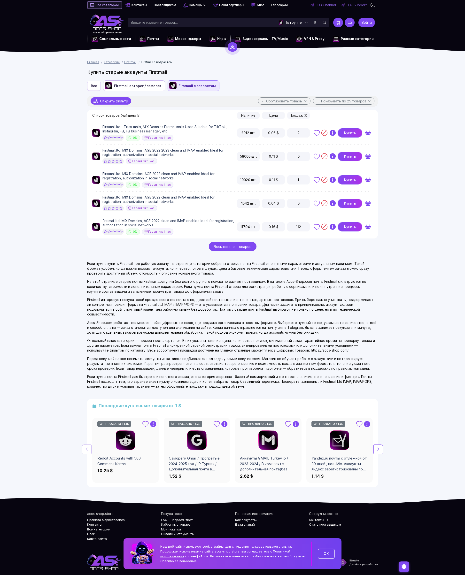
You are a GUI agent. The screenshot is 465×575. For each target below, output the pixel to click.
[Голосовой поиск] (315, 22)
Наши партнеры (231, 5)
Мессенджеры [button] (188, 39)
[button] (378, 449)
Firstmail (130, 62)
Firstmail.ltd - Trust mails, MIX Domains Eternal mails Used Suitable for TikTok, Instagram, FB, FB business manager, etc (164, 129)
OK (326, 553)
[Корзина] (338, 22)
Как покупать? (246, 520)
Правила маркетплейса (106, 520)
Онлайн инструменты (177, 534)
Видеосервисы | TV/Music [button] (265, 39)
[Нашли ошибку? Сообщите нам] (404, 566)
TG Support (357, 5)
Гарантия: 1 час (159, 137)
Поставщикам (165, 5)
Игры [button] (221, 39)
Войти (367, 22)
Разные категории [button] (357, 39)
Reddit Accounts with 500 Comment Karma (119, 461)
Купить (350, 133)
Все (94, 86)
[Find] (324, 22)
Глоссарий (279, 5)
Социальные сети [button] (115, 39)
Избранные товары (176, 524)
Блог (260, 5)
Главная (93, 62)
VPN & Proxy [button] (314, 39)
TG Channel (326, 5)
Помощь (195, 5)
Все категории (107, 5)
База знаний (245, 524)
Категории (112, 62)
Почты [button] (153, 39)
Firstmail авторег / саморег (138, 86)
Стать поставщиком (325, 524)
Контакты (139, 5)
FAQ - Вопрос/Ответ (177, 520)
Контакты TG (319, 520)
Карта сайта (97, 539)
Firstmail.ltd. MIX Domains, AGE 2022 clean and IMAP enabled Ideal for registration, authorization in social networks (158, 176)
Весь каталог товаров (232, 247)
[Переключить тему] (373, 5)
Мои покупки (171, 529)
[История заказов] (350, 22)
